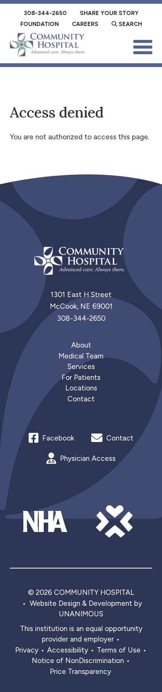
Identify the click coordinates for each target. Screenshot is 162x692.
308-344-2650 (81, 318)
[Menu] (142, 46)
